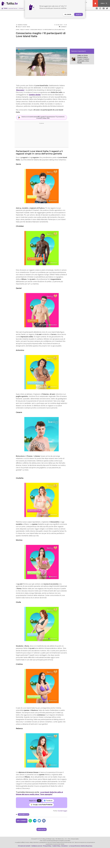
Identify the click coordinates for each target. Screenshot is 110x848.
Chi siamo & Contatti (24, 846)
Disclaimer (64, 846)
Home (17, 29)
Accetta (78, 14)
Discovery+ (20, 90)
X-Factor (21, 8)
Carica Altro (41, 829)
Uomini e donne (35, 95)
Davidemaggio (62, 811)
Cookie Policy (56, 846)
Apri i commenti (22, 820)
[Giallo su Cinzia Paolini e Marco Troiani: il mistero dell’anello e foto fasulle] (74, 59)
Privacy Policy (47, 846)
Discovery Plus (23, 814)
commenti (63, 26)
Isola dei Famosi (12, 8)
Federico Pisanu (22, 24)
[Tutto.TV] (14, 3)
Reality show (22, 26)
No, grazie (68, 14)
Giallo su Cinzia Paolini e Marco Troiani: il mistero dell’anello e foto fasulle (83, 59)
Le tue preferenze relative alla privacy (80, 846)
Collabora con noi (36, 846)
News (28, 26)
